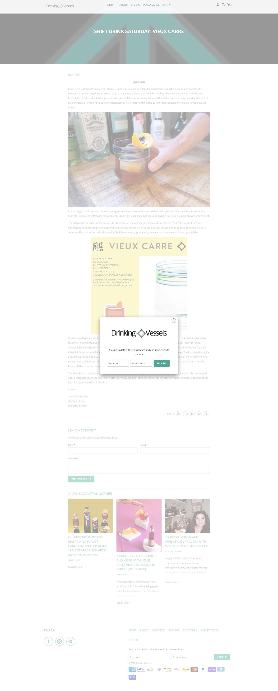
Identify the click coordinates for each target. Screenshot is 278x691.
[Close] (174, 320)
